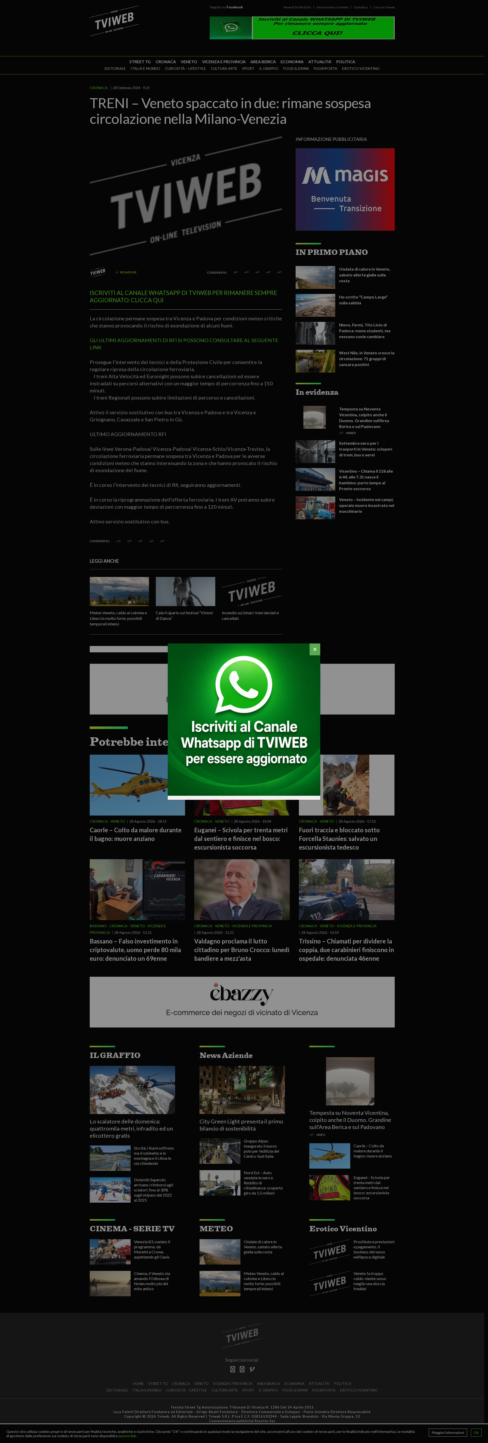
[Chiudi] (315, 649)
